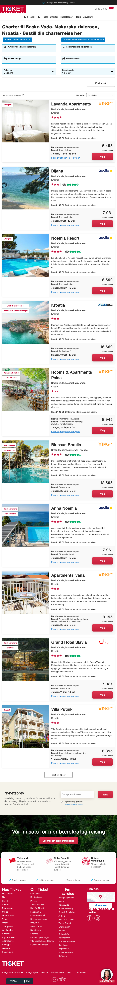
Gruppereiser (8, 915)
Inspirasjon (63, 949)
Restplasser (66, 17)
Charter (54, 17)
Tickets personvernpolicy (73, 804)
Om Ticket (35, 894)
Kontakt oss (36, 897)
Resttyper (6, 945)
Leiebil (5, 923)
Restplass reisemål (39, 919)
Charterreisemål (37, 915)
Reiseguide (63, 905)
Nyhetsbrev (35, 930)
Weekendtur (7, 930)
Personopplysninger (39, 937)
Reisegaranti (64, 938)
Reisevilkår (63, 934)
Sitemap (34, 934)
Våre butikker (100, 905)
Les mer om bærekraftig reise (58, 841)
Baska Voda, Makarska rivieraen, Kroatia (85, 39)
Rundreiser (7, 934)
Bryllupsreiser (8, 937)
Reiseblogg (7, 952)
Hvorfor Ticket (37, 908)
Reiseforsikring (65, 909)
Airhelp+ (62, 916)
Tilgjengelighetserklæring (42, 941)
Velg (102, 157)
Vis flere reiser (58, 775)
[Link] (90, 918)
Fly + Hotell (29, 17)
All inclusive (8, 941)
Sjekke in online (65, 919)
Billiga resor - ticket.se (12, 972)
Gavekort (88, 17)
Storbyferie (7, 926)
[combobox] (31, 49)
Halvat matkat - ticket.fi (62, 972)
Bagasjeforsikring (66, 912)
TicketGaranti (64, 923)
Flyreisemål (35, 912)
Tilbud (77, 17)
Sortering (80, 95)
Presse (33, 901)
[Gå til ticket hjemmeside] (13, 9)
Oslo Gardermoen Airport (19, 39)
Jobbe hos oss (37, 905)
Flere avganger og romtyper (65, 158)
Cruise (5, 912)
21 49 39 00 (101, 9)
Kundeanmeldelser (39, 945)
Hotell (45, 17)
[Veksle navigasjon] (111, 8)
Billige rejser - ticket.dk (37, 972)
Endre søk (100, 83)
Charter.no (80, 972)
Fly (38, 17)
